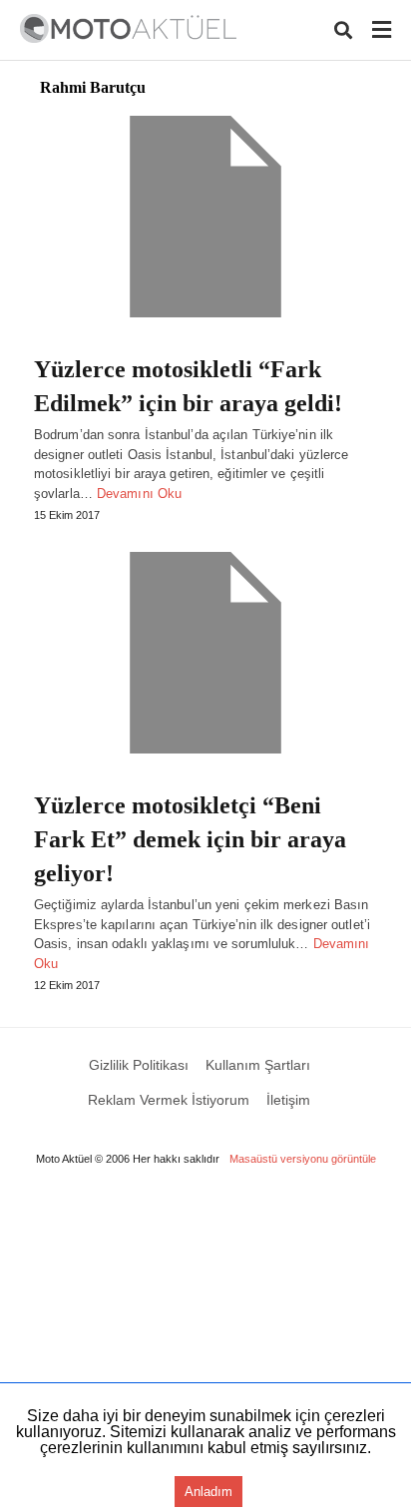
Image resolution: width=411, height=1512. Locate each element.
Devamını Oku (139, 493)
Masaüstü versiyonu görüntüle (302, 1159)
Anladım (208, 1491)
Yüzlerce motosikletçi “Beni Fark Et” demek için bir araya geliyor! (190, 838)
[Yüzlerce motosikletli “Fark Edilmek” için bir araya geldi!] (205, 216)
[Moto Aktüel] (128, 28)
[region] (205, 1349)
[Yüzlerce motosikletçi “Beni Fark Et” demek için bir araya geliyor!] (205, 653)
